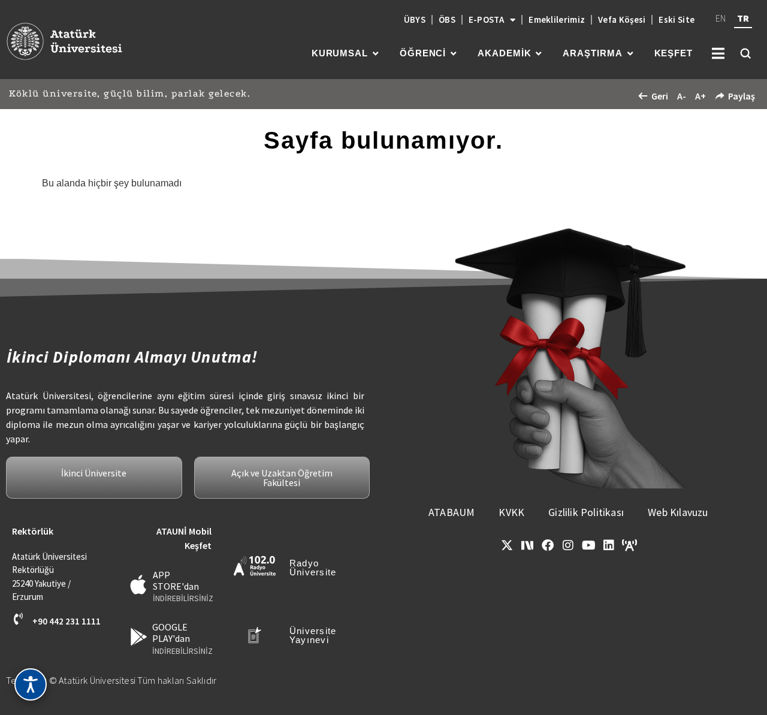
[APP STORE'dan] (138, 584)
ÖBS (447, 19)
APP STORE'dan (176, 580)
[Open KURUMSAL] (375, 54)
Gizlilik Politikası (586, 512)
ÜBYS (414, 19)
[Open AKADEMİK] (538, 54)
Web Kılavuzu (678, 512)
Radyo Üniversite (313, 567)
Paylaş (741, 96)
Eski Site (676, 19)
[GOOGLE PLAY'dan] (138, 636)
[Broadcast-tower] (629, 545)
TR (743, 18)
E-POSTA (486, 19)
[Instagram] (568, 545)
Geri (659, 96)
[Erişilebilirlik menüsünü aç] (30, 684)
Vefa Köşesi (621, 19)
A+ (700, 96)
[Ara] (745, 53)
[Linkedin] (609, 545)
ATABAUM (451, 512)
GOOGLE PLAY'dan (171, 632)
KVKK (511, 512)
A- (681, 96)
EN (720, 18)
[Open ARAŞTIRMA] (630, 54)
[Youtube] (588, 545)
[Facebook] (547, 545)
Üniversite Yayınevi (313, 635)
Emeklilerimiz (557, 19)
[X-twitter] (507, 545)
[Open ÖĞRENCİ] (453, 54)
